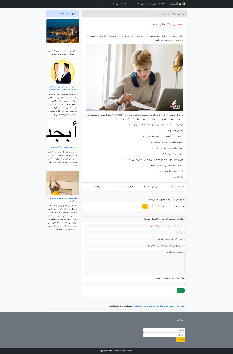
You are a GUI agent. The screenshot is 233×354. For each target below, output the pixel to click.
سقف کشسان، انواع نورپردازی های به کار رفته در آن (63, 199)
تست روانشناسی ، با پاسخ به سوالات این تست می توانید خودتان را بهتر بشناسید (63, 88)
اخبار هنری (124, 3)
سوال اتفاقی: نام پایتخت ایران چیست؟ (169, 278)
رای (145, 206)
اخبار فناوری (146, 3)
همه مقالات (134, 3)
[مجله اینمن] (178, 4)
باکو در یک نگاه (72, 46)
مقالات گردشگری (159, 3)
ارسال (181, 290)
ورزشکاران (114, 3)
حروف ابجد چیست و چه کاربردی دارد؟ (63, 147)
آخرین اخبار (103, 3)
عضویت (180, 339)
